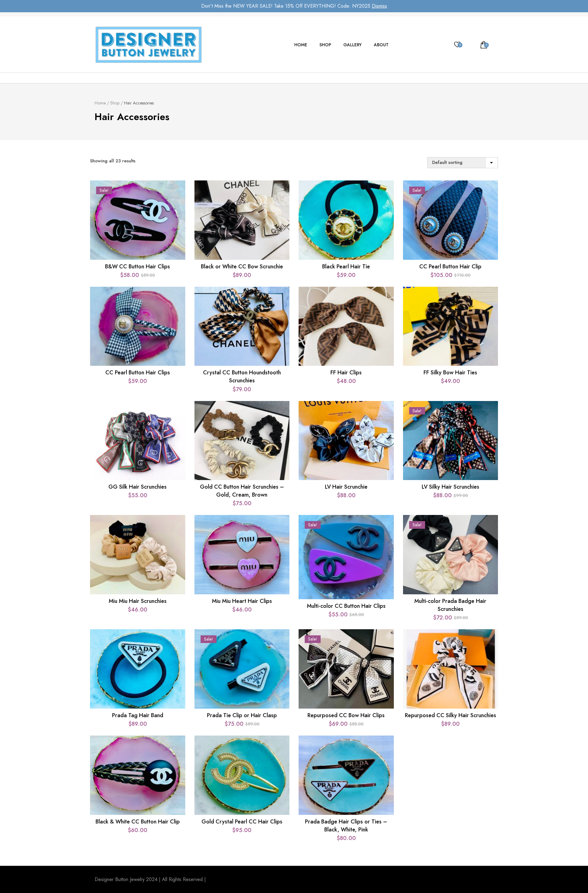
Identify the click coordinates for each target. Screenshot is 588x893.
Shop (325, 45)
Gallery (352, 45)
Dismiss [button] (379, 5)
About (381, 45)
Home (300, 45)
